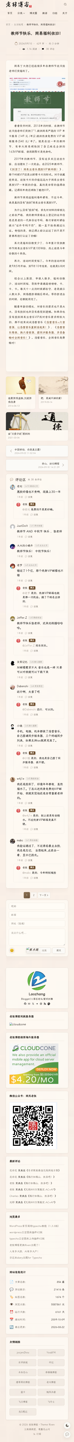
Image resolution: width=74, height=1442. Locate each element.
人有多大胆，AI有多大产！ (25, 1251)
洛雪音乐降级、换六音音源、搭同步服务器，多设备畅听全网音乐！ (37, 332)
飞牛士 (51, 1401)
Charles (14, 1196)
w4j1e (20, 778)
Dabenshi (22, 686)
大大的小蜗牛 (25, 545)
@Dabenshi (29, 709)
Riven (52, 1424)
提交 (58, 950)
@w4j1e (27, 815)
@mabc (26, 872)
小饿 (19, 725)
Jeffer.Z (22, 617)
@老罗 (26, 593)
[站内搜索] (65, 4)
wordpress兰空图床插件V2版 (26, 1232)
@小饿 (26, 758)
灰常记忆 (22, 662)
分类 (19, 13)
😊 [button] (12, 950)
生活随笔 (18, 24)
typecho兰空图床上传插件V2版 (27, 1238)
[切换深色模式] (67, 1425)
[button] (33, 950)
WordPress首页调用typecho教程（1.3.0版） (35, 1226)
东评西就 (23, 1362)
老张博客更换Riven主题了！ (25, 1245)
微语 (44, 13)
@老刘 (26, 509)
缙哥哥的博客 (23, 1382)
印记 (51, 1362)
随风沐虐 (51, 1392)
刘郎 (12, 1202)
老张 (24, 504)
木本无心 (23, 1372)
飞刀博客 (23, 1401)
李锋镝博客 (51, 1372)
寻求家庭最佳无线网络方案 (43, 1170)
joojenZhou (23, 1352)
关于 (64, 13)
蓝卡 (23, 1392)
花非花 (13, 1170)
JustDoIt (22, 525)
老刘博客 (51, 1382)
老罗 (19, 565)
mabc (20, 840)
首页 (9, 13)
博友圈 (33, 13)
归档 (54, 13)
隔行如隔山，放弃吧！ (40, 1176)
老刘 (19, 486)
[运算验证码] (38, 950)
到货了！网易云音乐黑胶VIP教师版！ (35, 169)
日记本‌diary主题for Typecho (26, 1257)
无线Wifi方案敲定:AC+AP (40, 1189)
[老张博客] (20, 4)
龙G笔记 (22, 1411)
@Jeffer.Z (28, 645)
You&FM (51, 1352)
